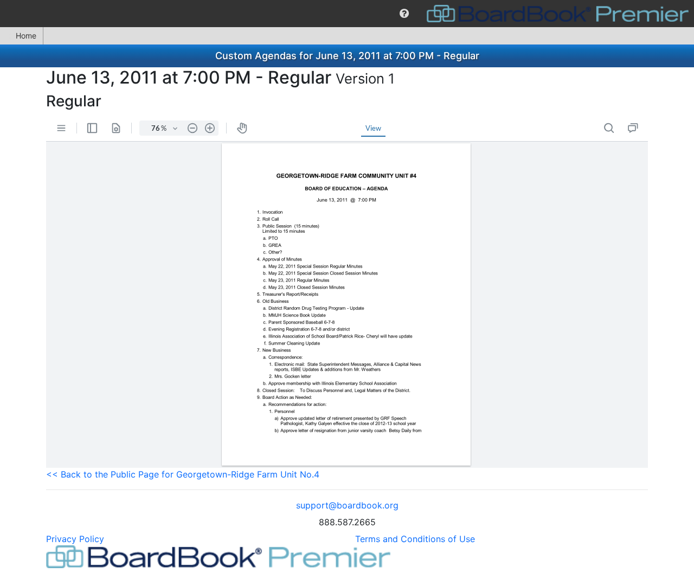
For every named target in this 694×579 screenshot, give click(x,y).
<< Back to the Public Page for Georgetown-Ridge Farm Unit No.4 (182, 474)
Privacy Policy (75, 538)
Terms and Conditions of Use (415, 538)
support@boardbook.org (347, 505)
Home (26, 35)
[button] (404, 13)
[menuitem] (404, 13)
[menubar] (347, 13)
